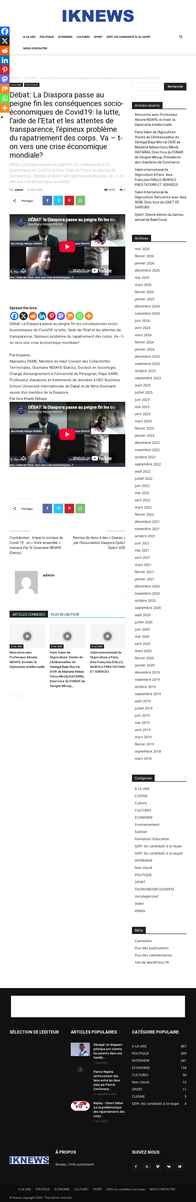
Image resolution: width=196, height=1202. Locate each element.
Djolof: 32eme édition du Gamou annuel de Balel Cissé (159, 217)
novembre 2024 (147, 313)
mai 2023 (142, 406)
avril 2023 (142, 414)
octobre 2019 (145, 686)
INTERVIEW (143, 860)
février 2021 (144, 572)
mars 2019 (143, 737)
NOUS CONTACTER (35, 48)
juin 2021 (142, 543)
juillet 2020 (143, 622)
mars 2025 (143, 284)
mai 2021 (142, 550)
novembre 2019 (147, 679)
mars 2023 (143, 421)
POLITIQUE (47, 37)
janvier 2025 (144, 299)
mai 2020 (142, 636)
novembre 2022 (147, 449)
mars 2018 (143, 758)
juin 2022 (142, 485)
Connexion (143, 941)
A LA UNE (29, 37)
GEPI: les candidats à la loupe (128, 37)
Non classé (143, 867)
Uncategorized (146, 896)
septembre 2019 (148, 694)
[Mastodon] (61, 316)
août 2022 (143, 471)
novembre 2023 (147, 363)
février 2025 (144, 292)
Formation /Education (152, 839)
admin (19, 189)
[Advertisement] (98, 64)
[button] (180, 37)
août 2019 (143, 701)
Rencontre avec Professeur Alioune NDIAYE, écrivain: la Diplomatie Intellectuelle (156, 120)
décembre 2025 (147, 270)
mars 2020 (143, 651)
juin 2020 (142, 629)
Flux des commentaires (153, 955)
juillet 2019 (143, 708)
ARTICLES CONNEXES (28, 614)
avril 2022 (142, 500)
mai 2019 (142, 722)
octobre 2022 (145, 457)
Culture (141, 803)
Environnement (147, 824)
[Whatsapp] (79, 316)
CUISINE (141, 796)
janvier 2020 (144, 665)
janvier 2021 (144, 579)
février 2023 (144, 428)
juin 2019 (142, 715)
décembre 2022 (147, 442)
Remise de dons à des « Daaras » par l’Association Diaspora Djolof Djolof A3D (99, 543)
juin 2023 (142, 399)
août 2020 (143, 615)
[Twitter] (58, 200)
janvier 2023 (144, 435)
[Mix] (70, 316)
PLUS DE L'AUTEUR (65, 614)
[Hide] (2, 117)
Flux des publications (152, 948)
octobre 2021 (145, 536)
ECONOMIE (65, 37)
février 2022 (144, 514)
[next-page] (20, 696)
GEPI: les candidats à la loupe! (159, 853)
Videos (140, 910)
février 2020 (144, 658)
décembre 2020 (147, 586)
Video (139, 903)
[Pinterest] (69, 200)
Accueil (14, 78)
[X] (23, 316)
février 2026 (144, 256)
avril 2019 (142, 729)
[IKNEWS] (98, 16)
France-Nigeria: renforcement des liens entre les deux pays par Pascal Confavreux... (106, 1080)
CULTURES (83, 37)
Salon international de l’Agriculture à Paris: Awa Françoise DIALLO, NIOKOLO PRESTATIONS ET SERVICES (107, 662)
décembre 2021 (147, 521)
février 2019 (144, 744)
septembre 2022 (148, 464)
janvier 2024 (144, 349)
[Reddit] (33, 316)
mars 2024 (143, 335)
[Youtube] (180, 1167)
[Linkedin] (42, 316)
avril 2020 (142, 643)
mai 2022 (142, 493)
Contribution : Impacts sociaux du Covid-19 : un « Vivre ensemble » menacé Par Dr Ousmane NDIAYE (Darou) (36, 545)
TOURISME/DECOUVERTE (154, 889)
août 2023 (143, 385)
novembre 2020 (147, 593)
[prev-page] (13, 696)
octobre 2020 (145, 600)
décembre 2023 (147, 356)
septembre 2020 (148, 607)
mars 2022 (143, 507)
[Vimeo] (158, 1167)
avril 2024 (142, 327)
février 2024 (144, 342)
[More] (89, 316)
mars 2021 (143, 564)
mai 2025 (142, 277)
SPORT (98, 37)
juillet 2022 (143, 478)
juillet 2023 (143, 392)
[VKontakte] (169, 1167)
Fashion (141, 831)
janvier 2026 (144, 263)
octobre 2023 (145, 371)
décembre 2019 (147, 672)
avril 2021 (142, 557)
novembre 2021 (147, 528)
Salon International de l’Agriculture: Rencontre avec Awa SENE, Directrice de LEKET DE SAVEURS (160, 199)
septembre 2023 (148, 378)
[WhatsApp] (80, 200)
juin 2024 (142, 320)
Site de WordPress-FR (152, 962)
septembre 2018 (148, 751)
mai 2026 (142, 248)
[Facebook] (47, 200)
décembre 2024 (147, 306)
